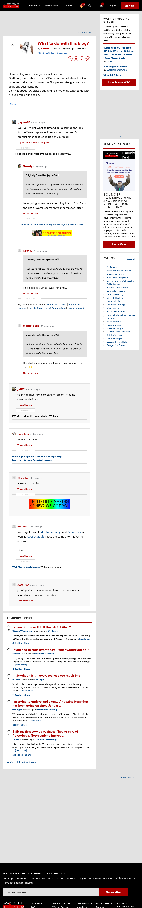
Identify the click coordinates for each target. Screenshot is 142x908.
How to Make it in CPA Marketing (47, 307)
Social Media (113, 301)
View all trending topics (21, 762)
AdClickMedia (36, 536)
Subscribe (62, 52)
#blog (13, 104)
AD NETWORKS (46, 52)
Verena (110, 61)
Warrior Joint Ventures (118, 331)
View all (131, 258)
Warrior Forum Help (117, 341)
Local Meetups (114, 338)
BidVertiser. (74, 532)
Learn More (119, 244)
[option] (119, 199)
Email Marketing (115, 294)
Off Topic (53, 630)
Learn (70, 5)
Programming (114, 324)
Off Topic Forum (115, 335)
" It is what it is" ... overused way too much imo (46, 675)
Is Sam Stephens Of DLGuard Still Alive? (41, 627)
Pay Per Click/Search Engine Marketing (117, 289)
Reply (15, 724)
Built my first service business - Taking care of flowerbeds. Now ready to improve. (45, 733)
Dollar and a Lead (56, 304)
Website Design (115, 328)
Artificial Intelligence (117, 277)
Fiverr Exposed (76, 307)
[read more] (85, 638)
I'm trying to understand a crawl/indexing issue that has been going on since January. (50, 703)
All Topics (112, 267)
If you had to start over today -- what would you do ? (50, 649)
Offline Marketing (116, 304)
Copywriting (113, 307)
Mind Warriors (114, 321)
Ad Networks (113, 284)
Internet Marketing (44, 653)
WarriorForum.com (117, 69)
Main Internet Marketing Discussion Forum (119, 272)
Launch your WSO (119, 82)
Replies (17, 643)
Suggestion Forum (116, 345)
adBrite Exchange (50, 532)
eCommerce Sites (116, 311)
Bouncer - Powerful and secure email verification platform (117, 200)
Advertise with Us (84, 32)
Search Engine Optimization (121, 280)
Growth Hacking (115, 297)
